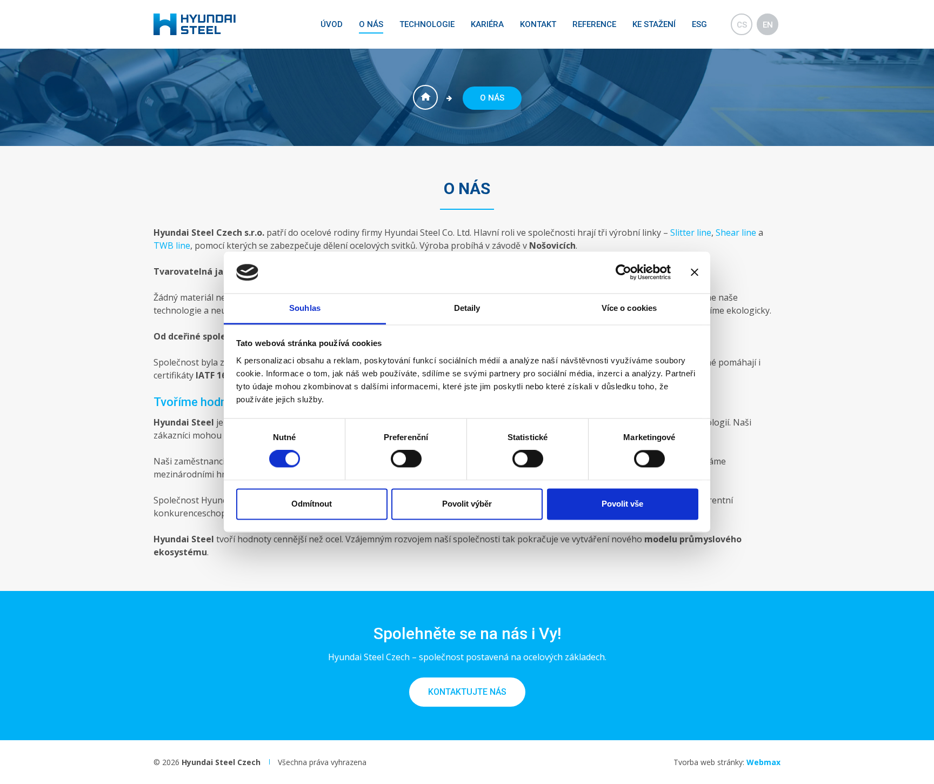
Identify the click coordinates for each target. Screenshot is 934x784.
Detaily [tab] (467, 308)
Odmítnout (311, 503)
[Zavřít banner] (694, 272)
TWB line (172, 245)
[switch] (406, 459)
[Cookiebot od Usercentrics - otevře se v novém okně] (623, 272)
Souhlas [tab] (305, 308)
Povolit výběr (467, 503)
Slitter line (690, 232)
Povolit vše (622, 503)
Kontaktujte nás (467, 692)
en (768, 25)
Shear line (736, 232)
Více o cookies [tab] (629, 308)
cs (742, 25)
